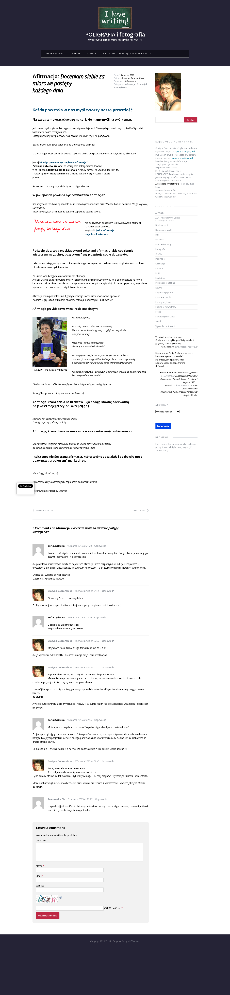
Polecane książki (163, 297)
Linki (157, 273)
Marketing (160, 278)
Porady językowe (163, 302)
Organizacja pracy (164, 292)
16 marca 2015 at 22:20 (79, 617)
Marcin (158, 161)
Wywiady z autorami (165, 326)
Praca (158, 311)
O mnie (91, 53)
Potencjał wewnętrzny (165, 306)
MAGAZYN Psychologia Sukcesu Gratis (127, 53)
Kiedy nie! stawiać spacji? (170, 171)
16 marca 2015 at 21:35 (87, 590)
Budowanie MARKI (164, 230)
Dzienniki (159, 239)
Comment (41, 840)
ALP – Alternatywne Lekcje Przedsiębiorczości (167, 219)
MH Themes (133, 941)
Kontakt (75, 53)
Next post (139, 510)
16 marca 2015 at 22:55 (79, 719)
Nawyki (158, 287)
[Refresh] (61, 897)
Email (39, 875)
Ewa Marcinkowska (164, 154)
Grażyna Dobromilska (132, 78)
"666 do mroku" (167, 375)
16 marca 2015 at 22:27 (87, 667)
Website (40, 885)
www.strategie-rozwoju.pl (186, 346)
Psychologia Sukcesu (165, 316)
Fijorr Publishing (163, 244)
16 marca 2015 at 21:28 (79, 545)
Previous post (44, 510)
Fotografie (160, 249)
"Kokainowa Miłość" (182, 385)
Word (158, 321)
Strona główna (55, 53)
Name (39, 865)
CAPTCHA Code (112, 908)
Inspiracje (160, 258)
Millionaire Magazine (165, 282)
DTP (157, 234)
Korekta (159, 268)
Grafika (158, 254)
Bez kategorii (161, 225)
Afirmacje (130, 84)
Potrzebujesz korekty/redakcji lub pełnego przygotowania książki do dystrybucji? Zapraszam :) (175, 447)
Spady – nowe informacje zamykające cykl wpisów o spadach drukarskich (171, 164)
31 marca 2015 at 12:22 (80, 799)
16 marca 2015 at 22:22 (87, 640)
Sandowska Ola (56, 799)
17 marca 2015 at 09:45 (87, 761)
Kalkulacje (160, 263)
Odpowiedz (100, 545)
